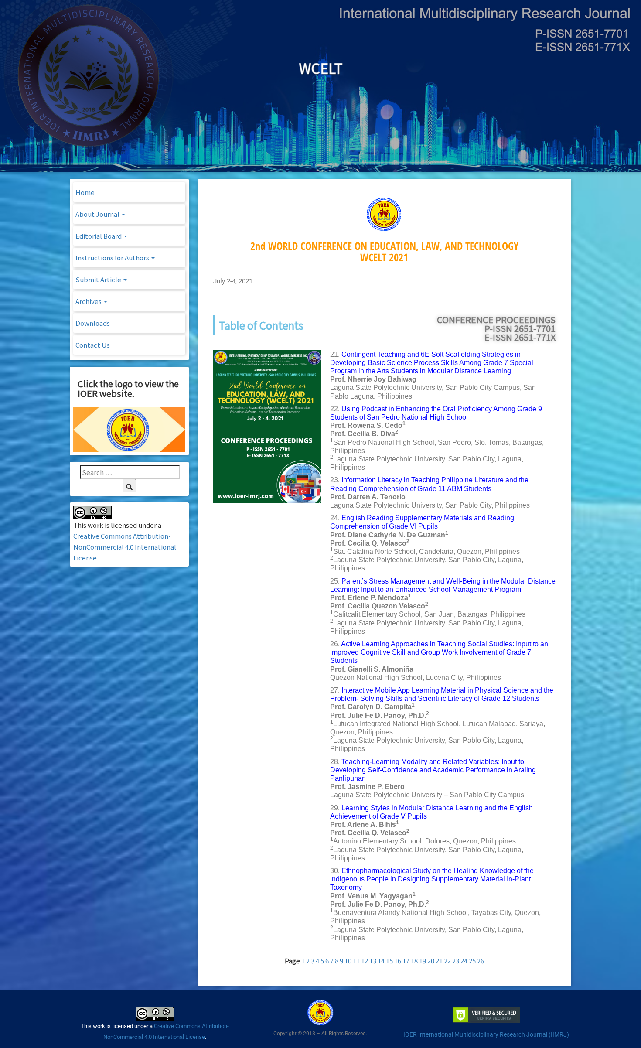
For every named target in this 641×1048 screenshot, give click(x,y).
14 (381, 960)
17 (405, 960)
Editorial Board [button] (99, 235)
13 (372, 960)
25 (472, 960)
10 (347, 960)
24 (463, 960)
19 (422, 960)
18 (414, 960)
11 (356, 960)
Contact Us (92, 344)
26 (480, 960)
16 (397, 960)
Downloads (92, 323)
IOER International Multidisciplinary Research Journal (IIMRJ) (486, 1034)
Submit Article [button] (99, 279)
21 (439, 960)
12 (364, 960)
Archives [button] (89, 301)
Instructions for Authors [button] (112, 257)
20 (430, 960)
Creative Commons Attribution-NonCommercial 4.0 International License (124, 546)
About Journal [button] (98, 213)
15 (389, 960)
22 (447, 960)
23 (455, 960)
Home (85, 192)
